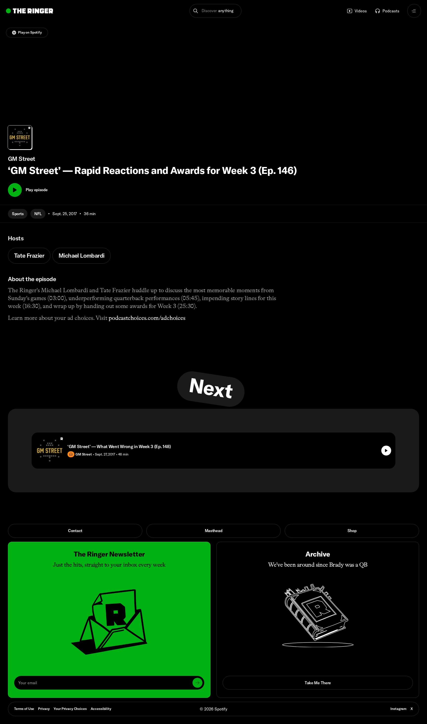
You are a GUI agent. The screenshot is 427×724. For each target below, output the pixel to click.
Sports (17, 213)
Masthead (213, 530)
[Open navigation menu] (414, 11)
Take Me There (318, 682)
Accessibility (101, 708)
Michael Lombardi (82, 255)
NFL (38, 213)
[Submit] (197, 683)
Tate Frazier (29, 255)
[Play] (15, 190)
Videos (361, 10)
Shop (352, 530)
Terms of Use (24, 708)
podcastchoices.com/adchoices (146, 317)
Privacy (44, 708)
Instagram (398, 708)
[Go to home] (29, 10)
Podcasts (391, 10)
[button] (216, 11)
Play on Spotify (30, 32)
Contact (75, 530)
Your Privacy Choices (70, 709)
